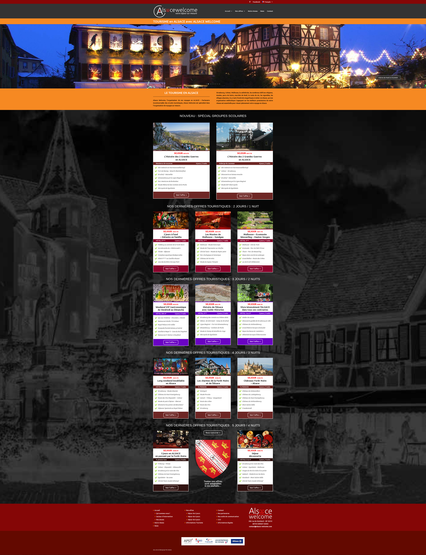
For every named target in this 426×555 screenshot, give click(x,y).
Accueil (227, 11)
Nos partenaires (223, 513)
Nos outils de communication (228, 516)
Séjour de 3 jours (194, 516)
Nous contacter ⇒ (213, 433)
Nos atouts (160, 520)
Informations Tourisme (194, 523)
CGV (219, 520)
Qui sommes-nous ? (163, 513)
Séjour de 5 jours (194, 520)
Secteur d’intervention (164, 516)
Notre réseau (253, 11)
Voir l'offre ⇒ (181, 195)
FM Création (169, 549)
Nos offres (239, 11)
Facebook (256, 2)
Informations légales (225, 523)
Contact (270, 11)
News (262, 11)
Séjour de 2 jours (194, 513)
